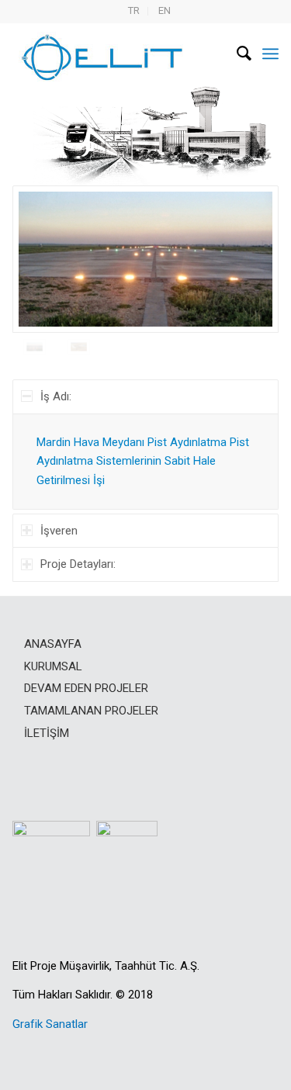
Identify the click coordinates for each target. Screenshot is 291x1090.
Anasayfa (52, 644)
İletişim (46, 733)
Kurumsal (53, 666)
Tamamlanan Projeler (91, 711)
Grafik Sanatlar (50, 1024)
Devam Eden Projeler (86, 688)
